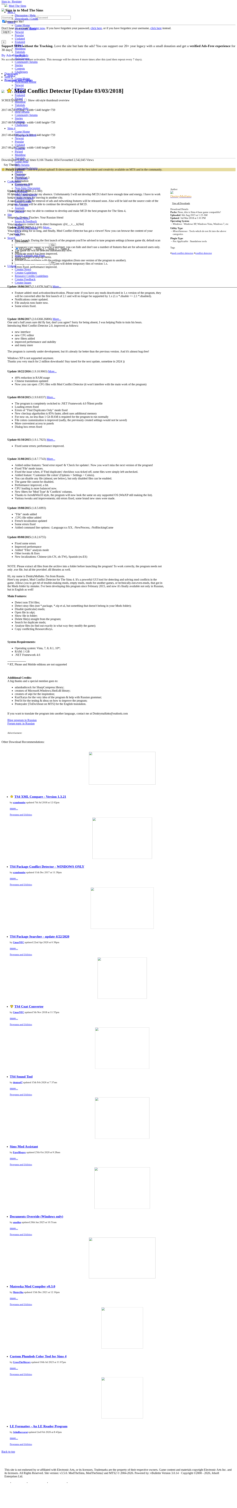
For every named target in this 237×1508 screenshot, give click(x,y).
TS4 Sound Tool (21, 1076)
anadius (17, 1222)
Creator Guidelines (26, 272)
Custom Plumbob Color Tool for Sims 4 (38, 1356)
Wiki (17, 234)
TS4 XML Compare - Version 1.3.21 (40, 796)
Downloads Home (25, 28)
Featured (20, 42)
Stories (19, 65)
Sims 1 (11, 12)
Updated (20, 38)
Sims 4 (11, 128)
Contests (20, 68)
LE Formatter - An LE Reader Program (38, 1426)
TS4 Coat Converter (29, 1006)
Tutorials (20, 52)
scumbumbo (19, 802)
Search (11, 238)
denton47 (18, 1082)
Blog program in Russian (22, 720)
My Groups (21, 204)
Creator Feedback (25, 279)
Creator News (23, 269)
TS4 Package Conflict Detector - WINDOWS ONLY (47, 866)
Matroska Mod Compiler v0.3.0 (32, 1286)
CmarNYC (18, 942)
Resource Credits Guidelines (31, 276)
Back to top (8, 1451)
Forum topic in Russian (21, 723)
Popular (19, 35)
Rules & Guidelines (26, 228)
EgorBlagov (19, 1152)
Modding (20, 48)
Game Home (22, 25)
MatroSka (18, 1292)
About (18, 224)
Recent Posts (22, 184)
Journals (19, 208)
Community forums (26, 61)
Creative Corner (24, 198)
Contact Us (19, 1482)
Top (6, 1482)
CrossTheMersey (22, 1362)
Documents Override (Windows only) (36, 1216)
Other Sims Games (26, 194)
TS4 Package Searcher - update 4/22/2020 (39, 936)
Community (14, 181)
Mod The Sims (17, 5)
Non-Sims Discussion (27, 188)
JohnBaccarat (20, 1432)
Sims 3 (11, 75)
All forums (21, 191)
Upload (11, 266)
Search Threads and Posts (30, 255)
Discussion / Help (25, 15)
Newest (19, 32)
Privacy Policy (37, 1482)
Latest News (22, 218)
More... (57, 319)
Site (9, 214)
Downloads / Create (26, 18)
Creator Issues (23, 282)
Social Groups (23, 201)
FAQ (18, 231)
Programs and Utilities (21, 814)
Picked (19, 45)
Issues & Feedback (26, 221)
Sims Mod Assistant (24, 1146)
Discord (19, 211)
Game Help (21, 55)
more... (14, 808)
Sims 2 (11, 22)
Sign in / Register (11, 1)
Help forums (22, 58)
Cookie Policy (57, 1482)
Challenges (21, 71)
